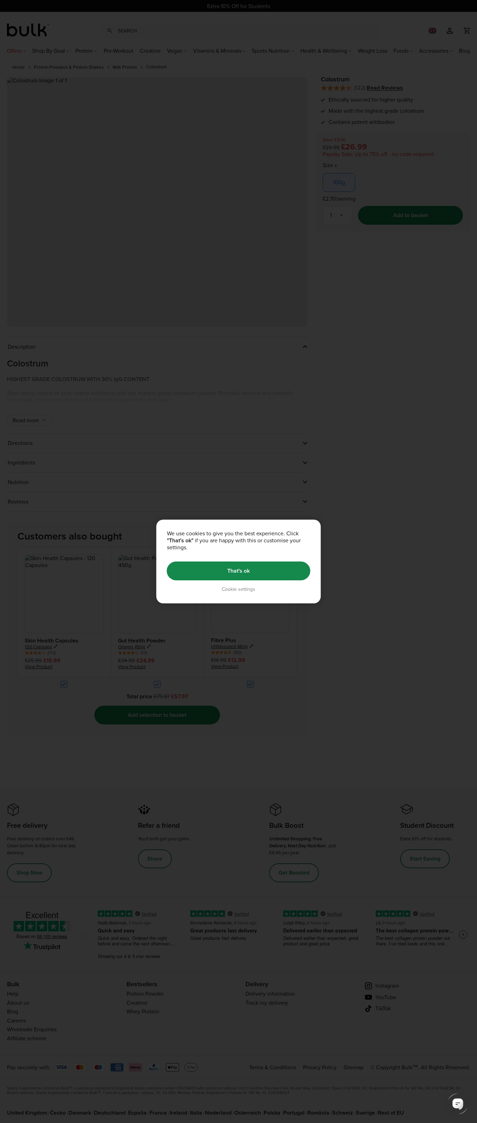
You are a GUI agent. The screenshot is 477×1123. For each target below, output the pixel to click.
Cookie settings (238, 589)
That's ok (238, 571)
